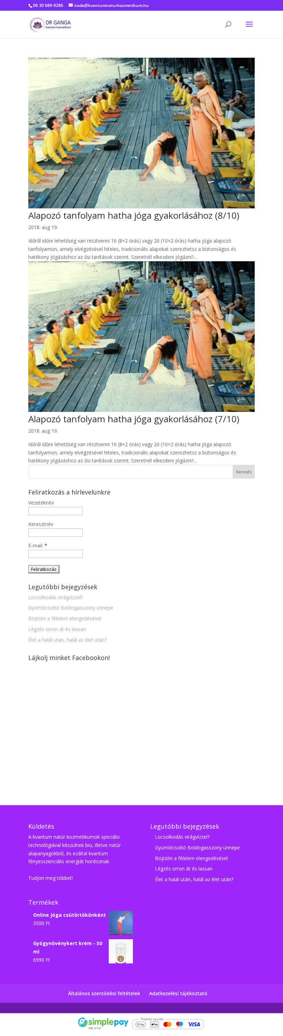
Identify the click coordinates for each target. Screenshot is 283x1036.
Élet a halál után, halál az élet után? (67, 640)
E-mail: (37, 545)
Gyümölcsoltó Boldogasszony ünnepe (70, 607)
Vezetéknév (41, 502)
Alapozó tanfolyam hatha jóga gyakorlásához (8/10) (133, 215)
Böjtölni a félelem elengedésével (64, 618)
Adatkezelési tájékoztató (178, 993)
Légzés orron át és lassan (57, 629)
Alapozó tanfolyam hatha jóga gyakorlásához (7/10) (133, 419)
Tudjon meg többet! (50, 878)
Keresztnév (40, 524)
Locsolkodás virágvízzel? (55, 597)
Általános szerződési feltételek (104, 993)
